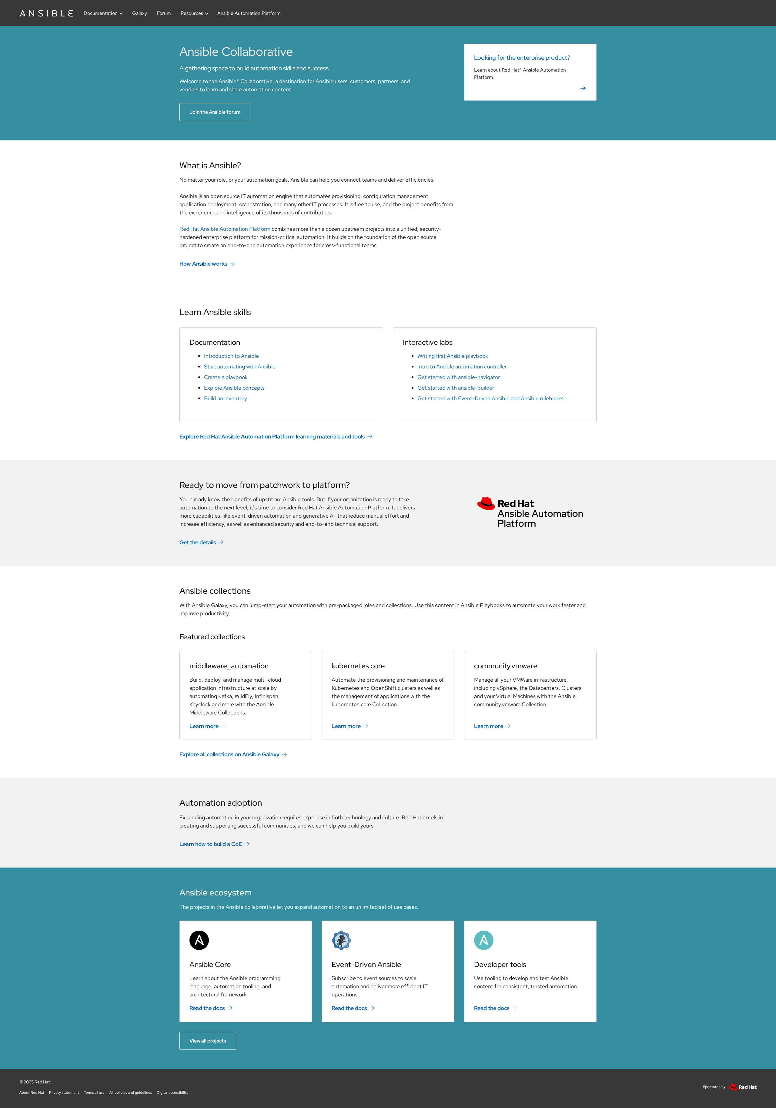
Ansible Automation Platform (249, 13)
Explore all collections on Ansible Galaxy (229, 754)
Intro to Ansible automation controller (462, 366)
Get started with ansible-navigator (458, 377)
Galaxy (139, 13)
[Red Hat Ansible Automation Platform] (530, 512)
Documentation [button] (101, 13)
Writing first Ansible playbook (452, 355)
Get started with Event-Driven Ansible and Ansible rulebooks (490, 398)
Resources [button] (192, 13)
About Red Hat (31, 1092)
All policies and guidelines (130, 1092)
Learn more (204, 725)
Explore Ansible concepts (234, 387)
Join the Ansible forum (214, 112)
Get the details (197, 542)
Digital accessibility (172, 1092)
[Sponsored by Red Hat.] (741, 1086)
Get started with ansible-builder (455, 387)
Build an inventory (225, 398)
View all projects (207, 1041)
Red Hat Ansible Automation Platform (224, 228)
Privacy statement (64, 1092)
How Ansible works (203, 263)
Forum (164, 13)
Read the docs (207, 1008)
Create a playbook (226, 377)
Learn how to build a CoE (210, 844)
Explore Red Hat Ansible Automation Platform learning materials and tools (272, 436)
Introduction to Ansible (231, 355)
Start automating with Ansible (240, 366)
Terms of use (94, 1092)
